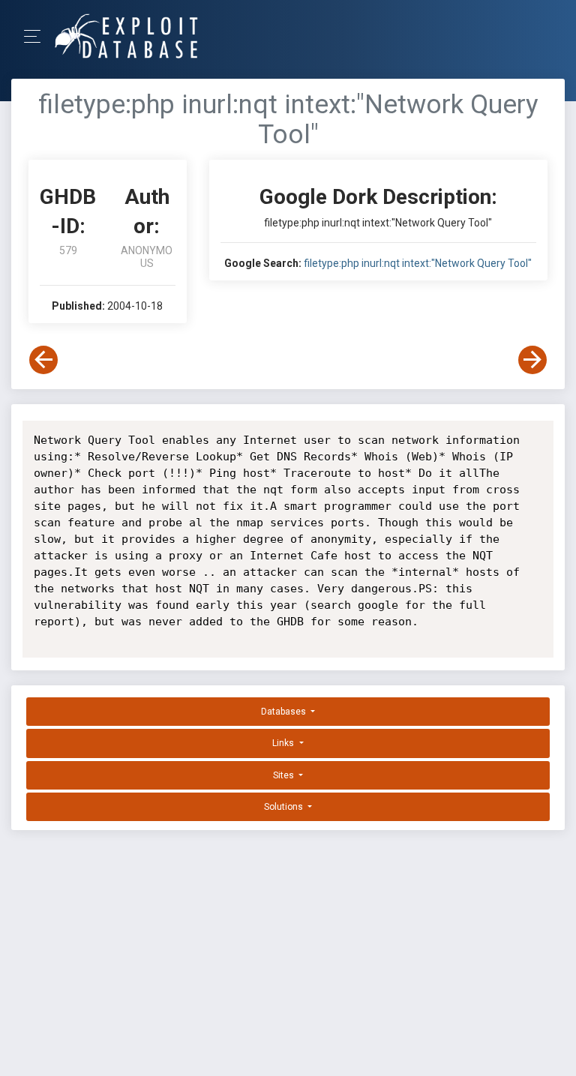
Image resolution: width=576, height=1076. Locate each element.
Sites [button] (284, 775)
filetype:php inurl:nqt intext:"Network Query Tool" (418, 263)
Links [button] (284, 743)
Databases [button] (284, 711)
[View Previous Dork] (43, 360)
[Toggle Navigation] (37, 36)
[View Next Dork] (532, 360)
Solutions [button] (284, 807)
